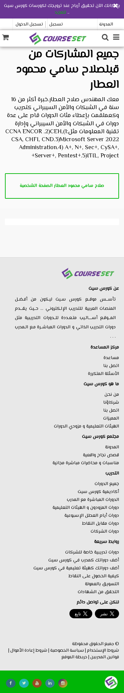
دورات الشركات (105, 531)
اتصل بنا (111, 366)
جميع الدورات (107, 484)
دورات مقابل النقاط (100, 523)
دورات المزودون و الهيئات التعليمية (86, 507)
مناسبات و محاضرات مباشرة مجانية (86, 463)
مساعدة (111, 358)
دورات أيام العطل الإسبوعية (91, 515)
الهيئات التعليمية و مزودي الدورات (86, 426)
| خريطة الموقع (75, 657)
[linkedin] (50, 683)
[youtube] (37, 683)
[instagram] (62, 683)
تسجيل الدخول (29, 24)
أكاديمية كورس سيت (98, 492)
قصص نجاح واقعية (101, 455)
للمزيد (60, 12)
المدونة (106, 24)
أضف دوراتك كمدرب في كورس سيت (83, 560)
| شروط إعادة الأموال (29, 650)
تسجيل (56, 24)
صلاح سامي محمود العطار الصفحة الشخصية (62, 186)
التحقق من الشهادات (98, 592)
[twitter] (24, 683)
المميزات (111, 418)
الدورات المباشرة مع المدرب (93, 500)
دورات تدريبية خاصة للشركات (92, 552)
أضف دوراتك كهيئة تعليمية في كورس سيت (76, 568)
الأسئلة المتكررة (103, 374)
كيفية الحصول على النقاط (93, 576)
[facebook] (11, 683)
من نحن (111, 394)
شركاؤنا (111, 402)
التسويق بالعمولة (102, 584)
